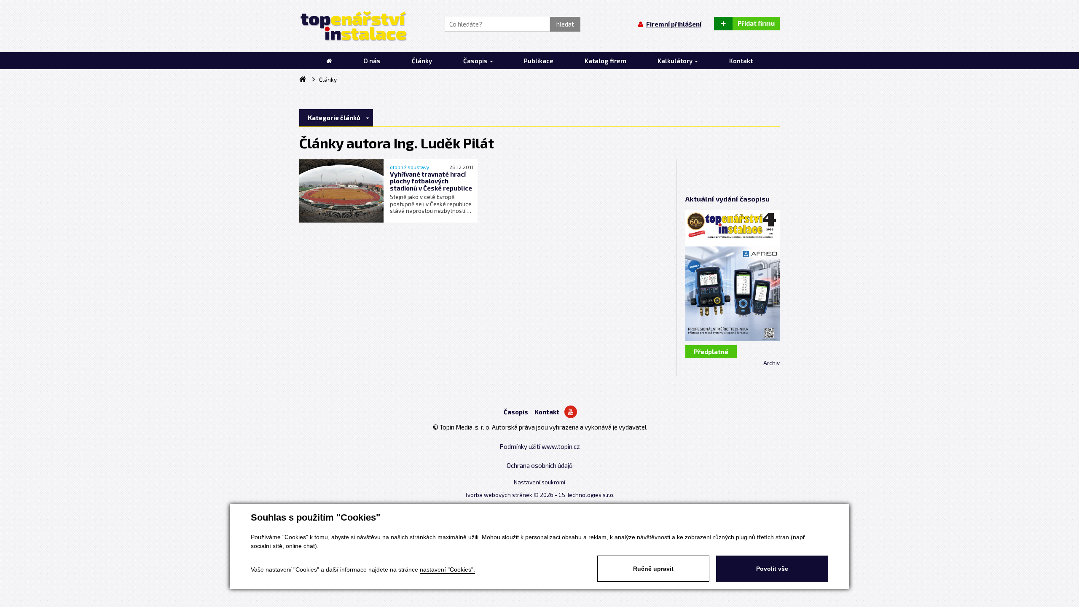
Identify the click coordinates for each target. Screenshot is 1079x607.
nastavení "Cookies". (447, 569)
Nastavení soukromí (539, 482)
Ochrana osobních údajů (540, 465)
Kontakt (546, 412)
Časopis (516, 412)
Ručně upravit (653, 568)
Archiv (771, 363)
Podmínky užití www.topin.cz (539, 446)
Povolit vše (772, 568)
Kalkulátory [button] (676, 60)
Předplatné (711, 351)
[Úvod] (329, 60)
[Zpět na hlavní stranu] (353, 26)
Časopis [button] (476, 60)
